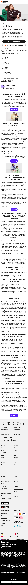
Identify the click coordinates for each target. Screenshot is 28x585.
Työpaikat (3, 491)
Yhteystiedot (4, 513)
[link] (14, 58)
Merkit (15, 491)
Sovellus (16, 496)
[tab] (3, 53)
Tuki (2, 515)
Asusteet (16, 481)
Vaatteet (16, 476)
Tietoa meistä (4, 476)
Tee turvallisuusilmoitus (6, 493)
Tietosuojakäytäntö (5, 481)
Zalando (3, 523)
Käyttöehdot (3, 486)
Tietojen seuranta (5, 483)
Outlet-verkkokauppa (18, 489)
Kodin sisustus (17, 483)
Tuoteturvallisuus (4, 495)
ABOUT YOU (4, 525)
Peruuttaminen (4, 488)
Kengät (15, 479)
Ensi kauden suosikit (18, 498)
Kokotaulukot (4, 518)
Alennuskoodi (17, 493)
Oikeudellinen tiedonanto (6, 479)
